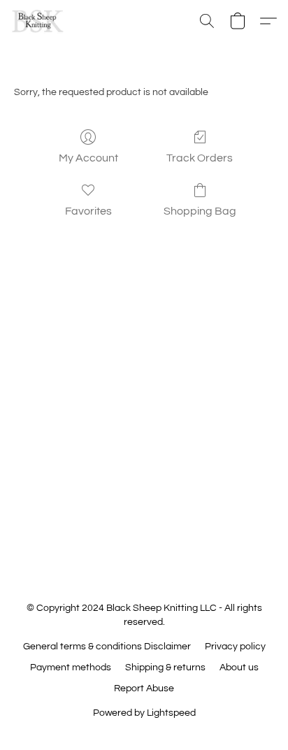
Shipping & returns (165, 667)
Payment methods (70, 667)
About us (239, 667)
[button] (39, 21)
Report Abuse (144, 688)
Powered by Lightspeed (144, 713)
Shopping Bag (200, 211)
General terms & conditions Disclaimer (107, 646)
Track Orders (199, 158)
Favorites (88, 211)
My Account (88, 158)
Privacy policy (235, 646)
